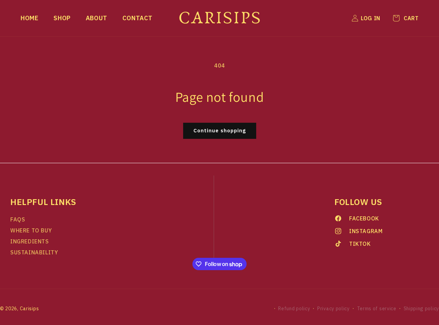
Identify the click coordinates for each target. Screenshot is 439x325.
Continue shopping (219, 130)
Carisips (29, 308)
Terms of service (376, 308)
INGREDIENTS (29, 241)
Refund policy (294, 308)
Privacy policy (333, 308)
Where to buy (31, 230)
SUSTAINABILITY (34, 252)
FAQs (17, 219)
